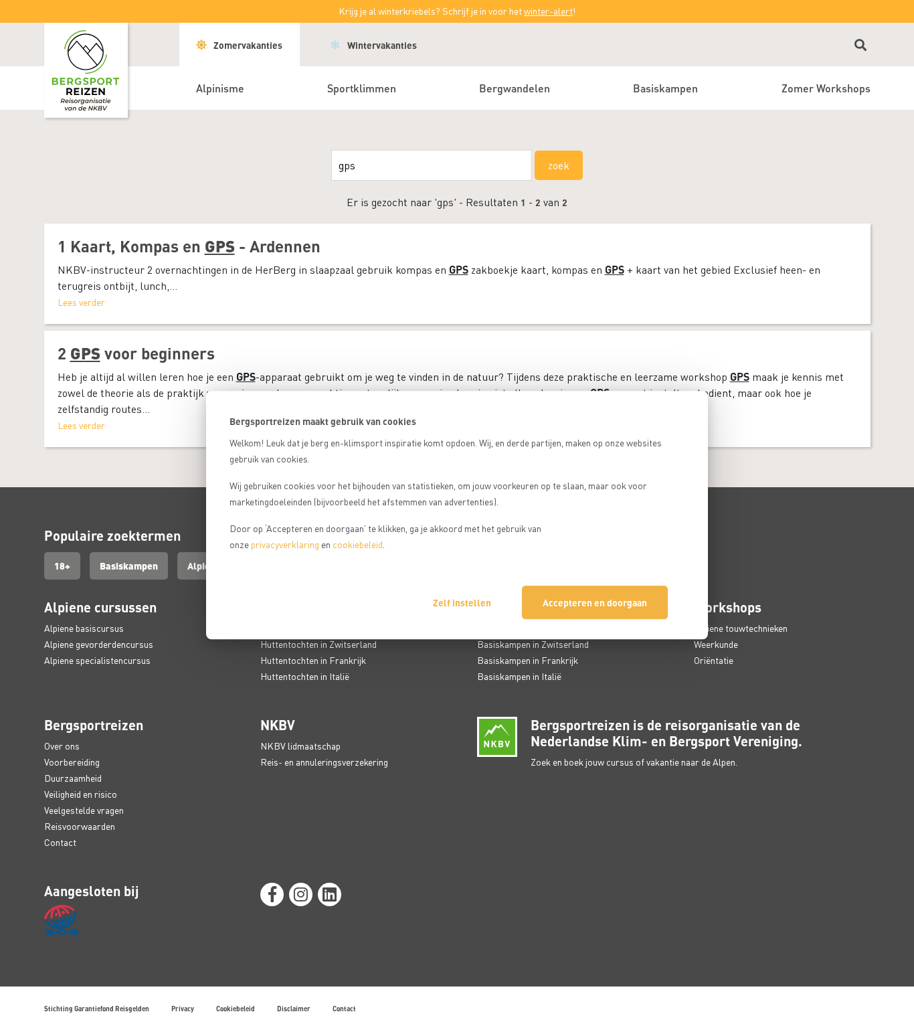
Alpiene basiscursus (84, 628)
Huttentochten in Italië (304, 676)
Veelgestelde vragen (84, 810)
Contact (60, 842)
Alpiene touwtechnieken (741, 628)
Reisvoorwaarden (79, 826)
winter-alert (548, 11)
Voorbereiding (72, 762)
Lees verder (81, 302)
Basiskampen (129, 566)
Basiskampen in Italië (519, 676)
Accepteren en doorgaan (595, 602)
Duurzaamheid (73, 778)
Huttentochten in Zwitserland (318, 644)
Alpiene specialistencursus (97, 660)
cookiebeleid (358, 544)
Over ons (62, 746)
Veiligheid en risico (80, 794)
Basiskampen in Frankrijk (527, 660)
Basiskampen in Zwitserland (533, 644)
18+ (62, 566)
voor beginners (142, 353)
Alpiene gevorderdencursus (98, 644)
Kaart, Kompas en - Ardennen (195, 246)
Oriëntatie (713, 660)
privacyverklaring (285, 544)
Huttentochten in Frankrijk (313, 660)
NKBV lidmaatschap (300, 746)
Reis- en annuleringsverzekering (324, 762)
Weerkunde (716, 644)
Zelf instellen (462, 602)
